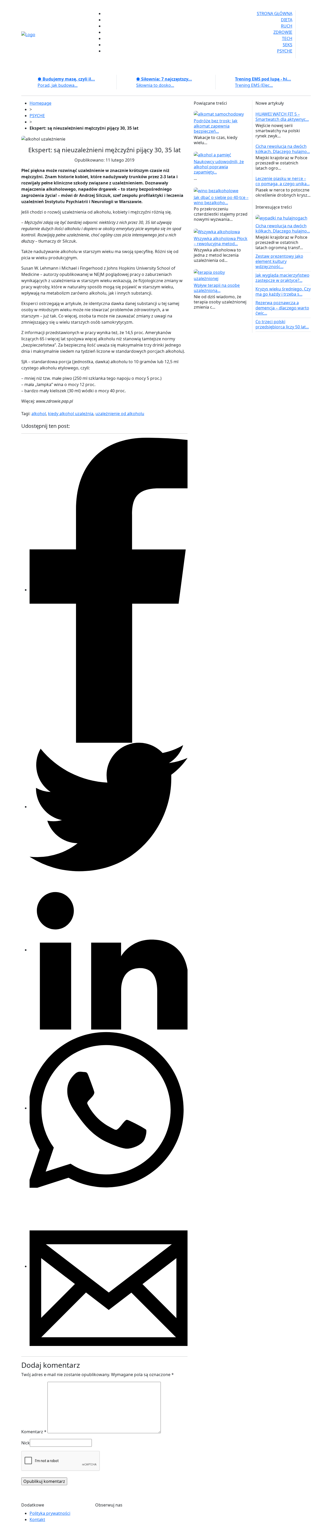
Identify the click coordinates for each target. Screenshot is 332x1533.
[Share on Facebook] (109, 590)
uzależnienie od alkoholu (119, 413)
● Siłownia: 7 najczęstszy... (164, 79)
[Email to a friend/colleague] (109, 1266)
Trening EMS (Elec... (254, 85)
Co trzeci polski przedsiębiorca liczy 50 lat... (282, 324)
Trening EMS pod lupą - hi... (263, 79)
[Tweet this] (109, 806)
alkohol (38, 413)
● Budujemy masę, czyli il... (66, 79)
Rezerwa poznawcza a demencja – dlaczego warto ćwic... (282, 308)
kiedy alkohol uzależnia (70, 413)
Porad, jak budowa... (58, 85)
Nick (25, 1443)
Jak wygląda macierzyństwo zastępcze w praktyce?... (282, 277)
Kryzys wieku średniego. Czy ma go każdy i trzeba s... (283, 291)
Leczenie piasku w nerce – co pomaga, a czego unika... (282, 181)
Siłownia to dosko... (155, 85)
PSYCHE (37, 115)
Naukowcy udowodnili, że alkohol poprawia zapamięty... (219, 167)
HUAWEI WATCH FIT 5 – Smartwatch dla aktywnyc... (282, 116)
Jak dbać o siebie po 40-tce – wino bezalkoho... (221, 200)
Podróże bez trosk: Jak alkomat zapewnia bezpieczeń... (216, 126)
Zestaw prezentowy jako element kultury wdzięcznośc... (279, 261)
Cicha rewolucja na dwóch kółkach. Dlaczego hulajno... (282, 148)
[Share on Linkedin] (109, 950)
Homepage (40, 103)
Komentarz (33, 1432)
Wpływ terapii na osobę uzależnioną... (217, 287)
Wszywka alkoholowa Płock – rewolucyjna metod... (220, 241)
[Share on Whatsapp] (109, 1108)
